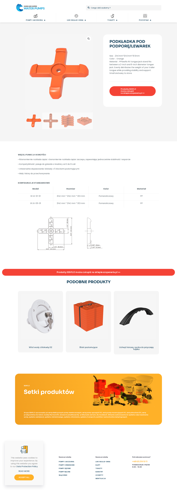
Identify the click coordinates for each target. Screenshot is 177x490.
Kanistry (99, 472)
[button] (88, 38)
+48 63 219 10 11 (140, 461)
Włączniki (63, 475)
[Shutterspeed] (148, 441)
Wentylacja (100, 478)
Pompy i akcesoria (66, 462)
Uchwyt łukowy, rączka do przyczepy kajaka (136, 348)
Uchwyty (99, 475)
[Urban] (100, 441)
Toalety (98, 468)
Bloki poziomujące (88, 347)
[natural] (124, 441)
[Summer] (76, 441)
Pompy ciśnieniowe (67, 465)
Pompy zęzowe (65, 468)
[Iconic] (52, 441)
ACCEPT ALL (24, 477)
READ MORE (24, 471)
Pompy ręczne (64, 472)
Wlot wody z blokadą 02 (40, 347)
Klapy (97, 465)
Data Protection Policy (27, 466)
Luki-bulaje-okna (102, 462)
